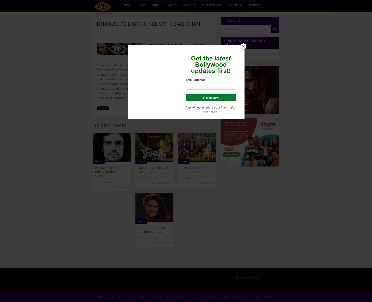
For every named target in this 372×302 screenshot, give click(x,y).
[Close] (243, 46)
